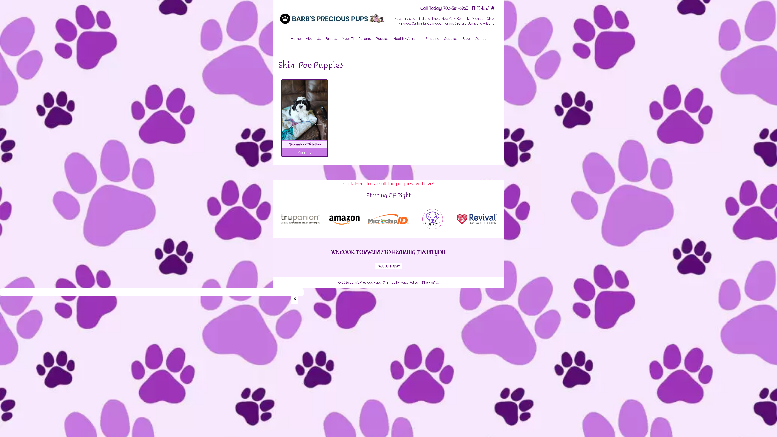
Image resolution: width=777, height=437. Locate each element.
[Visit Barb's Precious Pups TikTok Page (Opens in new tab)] (487, 8)
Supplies (451, 38)
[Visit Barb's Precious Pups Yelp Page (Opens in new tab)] (483, 8)
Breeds (331, 38)
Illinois (436, 19)
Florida (448, 23)
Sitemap (389, 282)
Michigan (478, 19)
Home (296, 38)
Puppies (382, 38)
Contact (481, 38)
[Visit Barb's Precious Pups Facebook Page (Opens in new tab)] (473, 8)
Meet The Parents (356, 38)
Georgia (460, 23)
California (419, 23)
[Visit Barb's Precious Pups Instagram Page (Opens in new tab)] (478, 8)
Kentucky (464, 19)
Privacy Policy (408, 282)
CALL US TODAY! (388, 266)
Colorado (434, 23)
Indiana (424, 19)
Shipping (432, 38)
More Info (304, 152)
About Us (313, 38)
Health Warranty (407, 38)
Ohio (490, 19)
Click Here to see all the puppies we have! (388, 183)
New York (448, 19)
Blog (466, 38)
